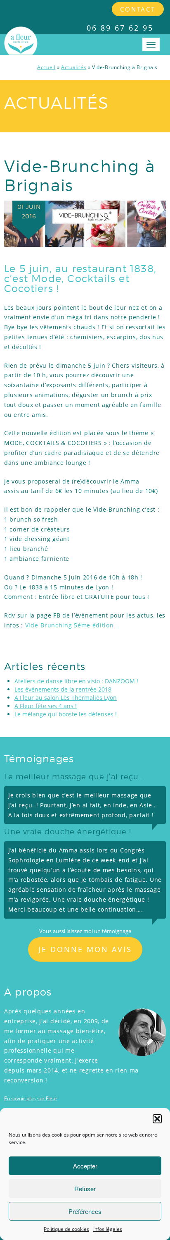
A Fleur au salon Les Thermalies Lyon (65, 697)
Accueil (46, 67)
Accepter (85, 1165)
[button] (157, 1119)
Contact (138, 9)
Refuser (85, 1188)
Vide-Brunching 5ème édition (69, 625)
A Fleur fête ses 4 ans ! (45, 706)
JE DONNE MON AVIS (85, 949)
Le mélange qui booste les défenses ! (65, 714)
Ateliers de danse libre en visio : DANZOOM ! (76, 681)
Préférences (85, 1211)
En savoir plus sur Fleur (30, 1098)
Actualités (73, 67)
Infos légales (107, 1229)
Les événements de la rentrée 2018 (62, 689)
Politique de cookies (66, 1229)
